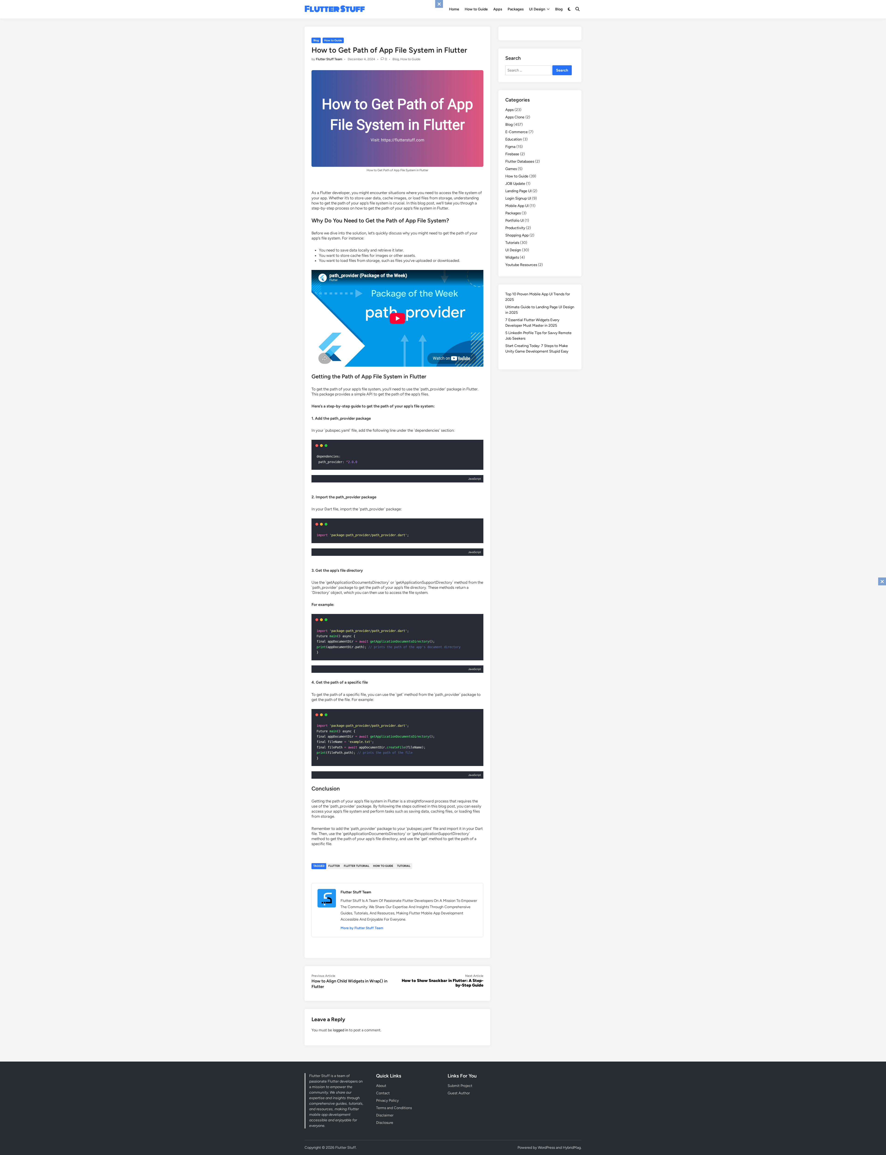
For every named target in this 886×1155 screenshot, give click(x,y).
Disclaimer (384, 1115)
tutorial (403, 866)
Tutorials (512, 242)
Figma (510, 146)
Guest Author (459, 1093)
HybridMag (572, 1147)
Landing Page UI (518, 191)
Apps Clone (514, 117)
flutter (334, 866)
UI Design (537, 9)
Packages (516, 9)
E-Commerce (516, 132)
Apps (497, 9)
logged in (340, 1030)
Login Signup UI (518, 198)
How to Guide (476, 9)
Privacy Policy (387, 1100)
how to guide (383, 866)
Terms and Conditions (394, 1108)
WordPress (546, 1147)
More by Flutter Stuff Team (362, 928)
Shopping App (517, 235)
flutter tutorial (356, 866)
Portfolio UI (514, 220)
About (381, 1085)
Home (454, 9)
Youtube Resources (521, 265)
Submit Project (460, 1085)
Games (511, 169)
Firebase (512, 154)
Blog (559, 9)
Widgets (512, 257)
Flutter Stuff (335, 9)
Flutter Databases (519, 161)
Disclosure (384, 1122)
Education (513, 139)
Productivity (515, 228)
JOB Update (515, 183)
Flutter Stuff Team (329, 59)
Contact (383, 1093)
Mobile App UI (517, 205)
